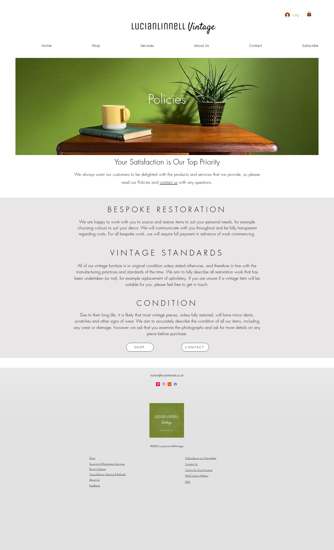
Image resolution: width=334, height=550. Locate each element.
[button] (309, 13)
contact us (168, 182)
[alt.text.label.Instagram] (279, 15)
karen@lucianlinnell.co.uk (167, 375)
